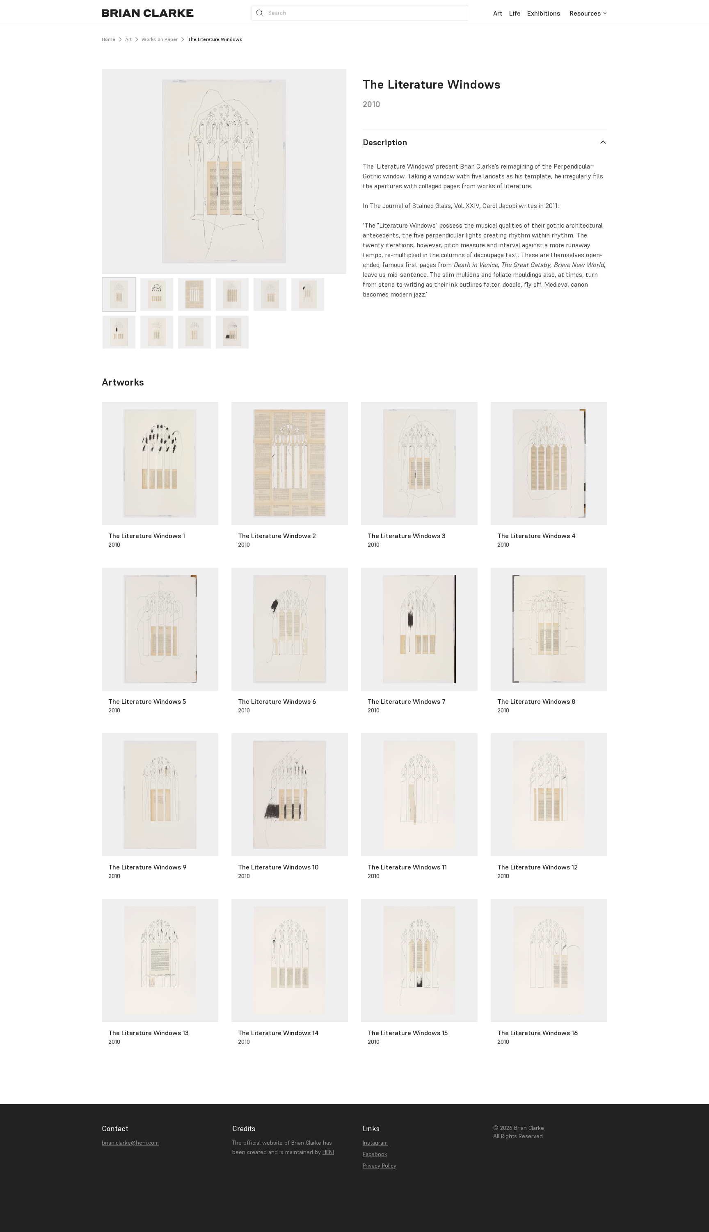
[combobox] (588, 13)
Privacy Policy (379, 1165)
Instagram (375, 1142)
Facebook (375, 1154)
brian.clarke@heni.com (130, 1142)
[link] (498, 13)
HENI (328, 1152)
